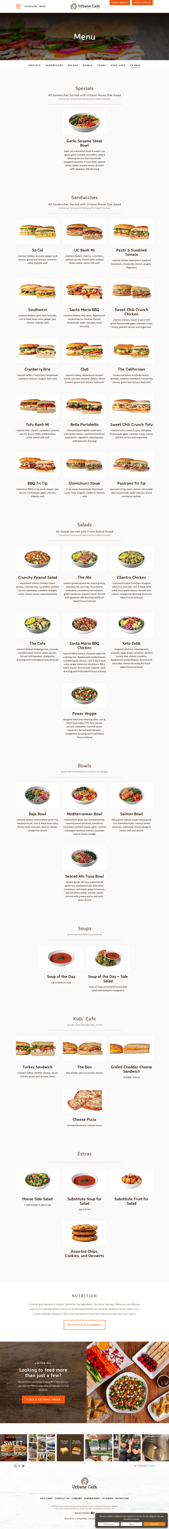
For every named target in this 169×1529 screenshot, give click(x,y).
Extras (135, 65)
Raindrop (86, 1513)
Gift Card (46, 1498)
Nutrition (122, 1498)
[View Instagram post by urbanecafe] (25, 1459)
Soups (101, 65)
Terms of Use (69, 1519)
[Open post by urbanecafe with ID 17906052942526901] (155, 1447)
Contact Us (62, 1498)
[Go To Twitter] (23, 1465)
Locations (31, 6)
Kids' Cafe (118, 65)
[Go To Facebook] (19, 1465)
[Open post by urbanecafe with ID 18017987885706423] (41, 1447)
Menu (42, 6)
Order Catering (142, 2)
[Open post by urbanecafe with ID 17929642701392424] (70, 1447)
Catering (108, 1498)
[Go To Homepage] (85, 6)
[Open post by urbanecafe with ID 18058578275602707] (98, 1447)
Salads (73, 65)
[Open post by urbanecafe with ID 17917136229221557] (127, 1447)
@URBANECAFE (144, 1465)
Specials (34, 65)
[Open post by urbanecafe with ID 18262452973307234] (13, 1447)
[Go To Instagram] (15, 1465)
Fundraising (92, 1498)
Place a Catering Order (43, 1399)
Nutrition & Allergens (84, 1325)
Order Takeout (119, 2)
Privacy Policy (82, 1519)
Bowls (87, 65)
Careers (77, 1498)
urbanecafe (13, 1436)
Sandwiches (54, 65)
